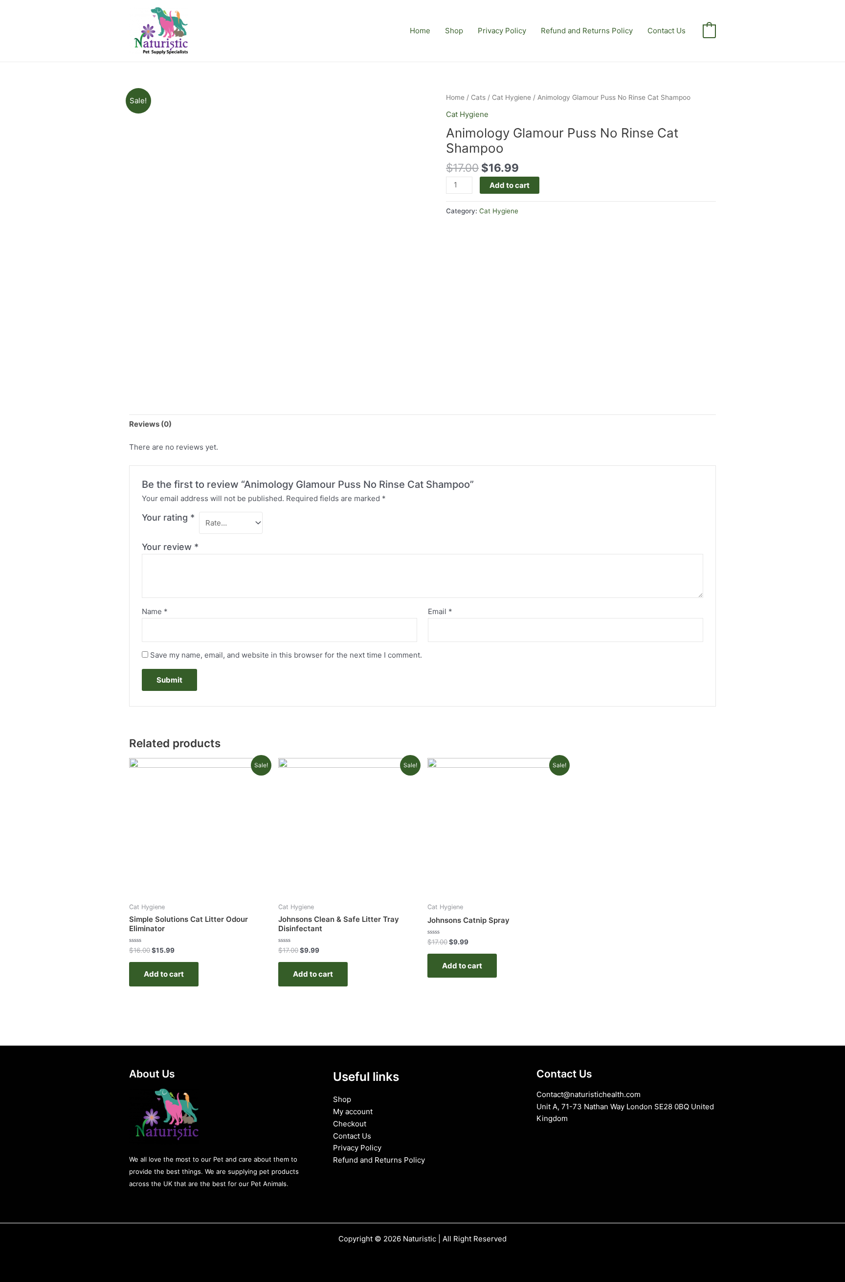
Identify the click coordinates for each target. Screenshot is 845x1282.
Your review (170, 547)
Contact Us (666, 30)
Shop (454, 30)
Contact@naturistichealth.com (588, 1094)
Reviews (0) (150, 424)
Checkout (349, 1123)
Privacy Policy (502, 30)
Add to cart (509, 185)
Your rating (168, 517)
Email (440, 611)
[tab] (150, 424)
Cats (478, 97)
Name (155, 611)
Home (420, 30)
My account (353, 1111)
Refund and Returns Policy (587, 30)
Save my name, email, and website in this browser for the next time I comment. (286, 655)
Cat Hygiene (511, 97)
